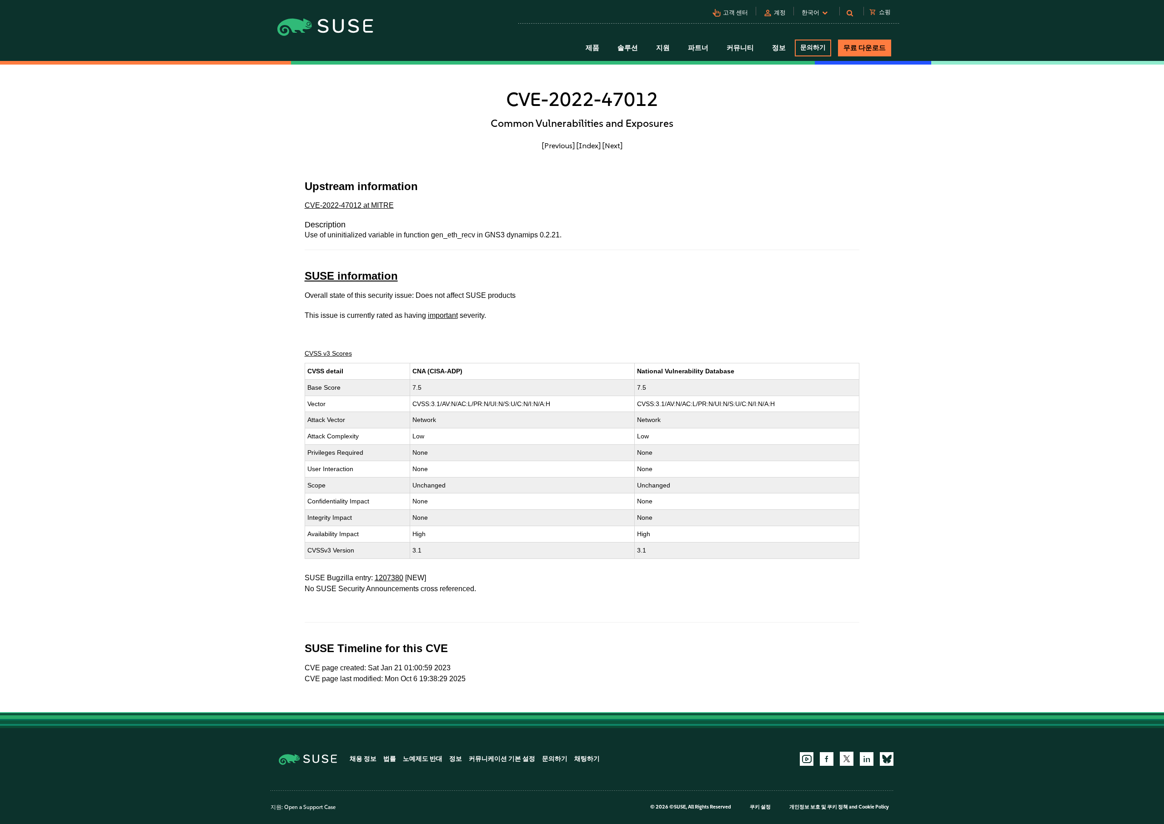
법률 (389, 759)
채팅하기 (587, 759)
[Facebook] (826, 759)
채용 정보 (363, 759)
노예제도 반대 (422, 759)
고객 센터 (735, 12)
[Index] (589, 145)
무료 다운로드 (864, 48)
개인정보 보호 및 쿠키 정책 (818, 807)
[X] (846, 758)
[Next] (612, 145)
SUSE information (351, 276)
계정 (780, 12)
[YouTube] (806, 759)
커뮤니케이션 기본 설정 (502, 759)
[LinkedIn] (866, 759)
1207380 (389, 578)
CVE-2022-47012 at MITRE (349, 205)
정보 (455, 759)
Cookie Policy (873, 807)
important (443, 315)
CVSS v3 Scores (328, 353)
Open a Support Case (310, 807)
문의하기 (813, 47)
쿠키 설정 (760, 807)
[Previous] (558, 145)
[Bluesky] (886, 759)
